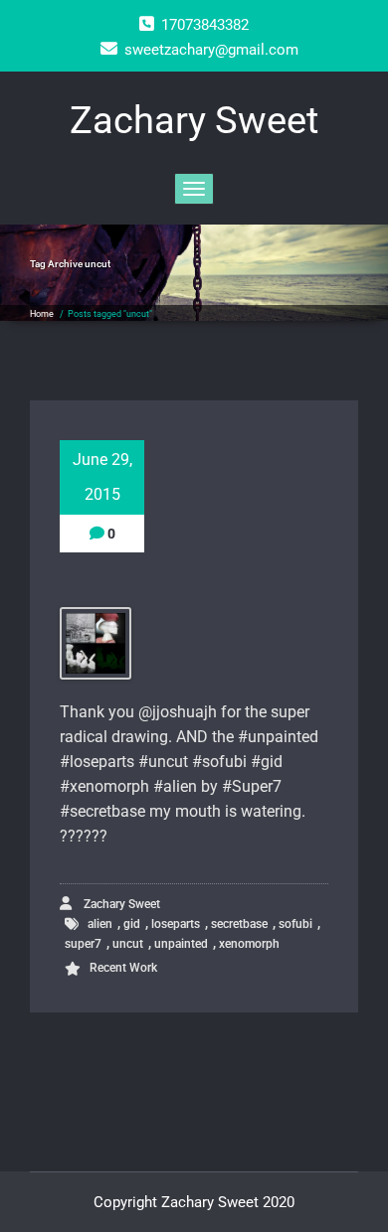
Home (42, 314)
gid (131, 924)
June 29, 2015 (102, 477)
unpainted (181, 944)
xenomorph (249, 944)
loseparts (175, 924)
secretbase (239, 924)
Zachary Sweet (120, 904)
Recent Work (123, 968)
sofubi (295, 924)
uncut (127, 944)
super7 (83, 944)
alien (100, 924)
